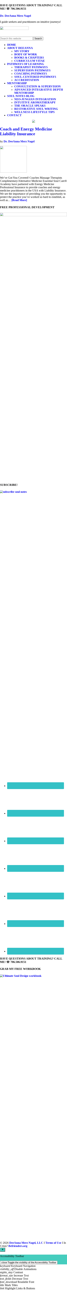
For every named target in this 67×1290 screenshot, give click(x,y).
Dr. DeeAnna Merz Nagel (15, 15)
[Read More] (19, 200)
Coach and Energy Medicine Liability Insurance (26, 131)
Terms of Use (53, 1242)
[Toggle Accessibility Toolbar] (2, 1250)
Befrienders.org (17, 1245)
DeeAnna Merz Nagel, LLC (26, 1242)
